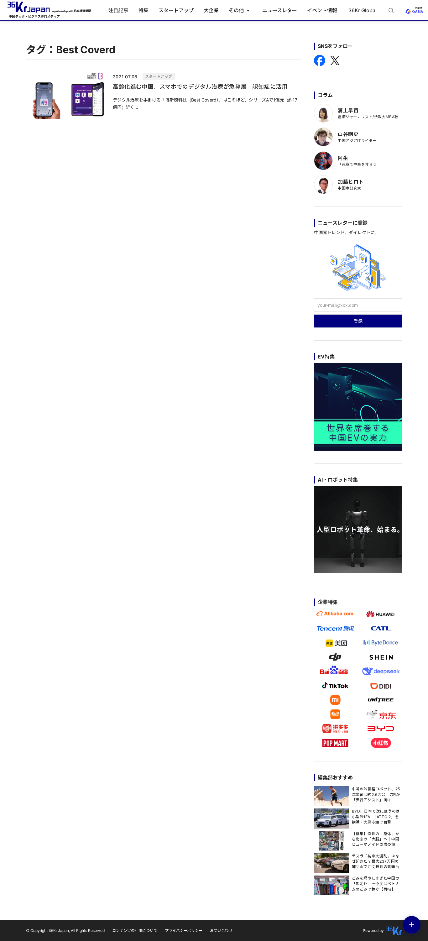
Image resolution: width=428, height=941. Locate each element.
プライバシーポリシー (183, 930)
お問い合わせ (221, 930)
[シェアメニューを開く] (411, 924)
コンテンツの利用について (134, 930)
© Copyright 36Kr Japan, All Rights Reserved (65, 930)
